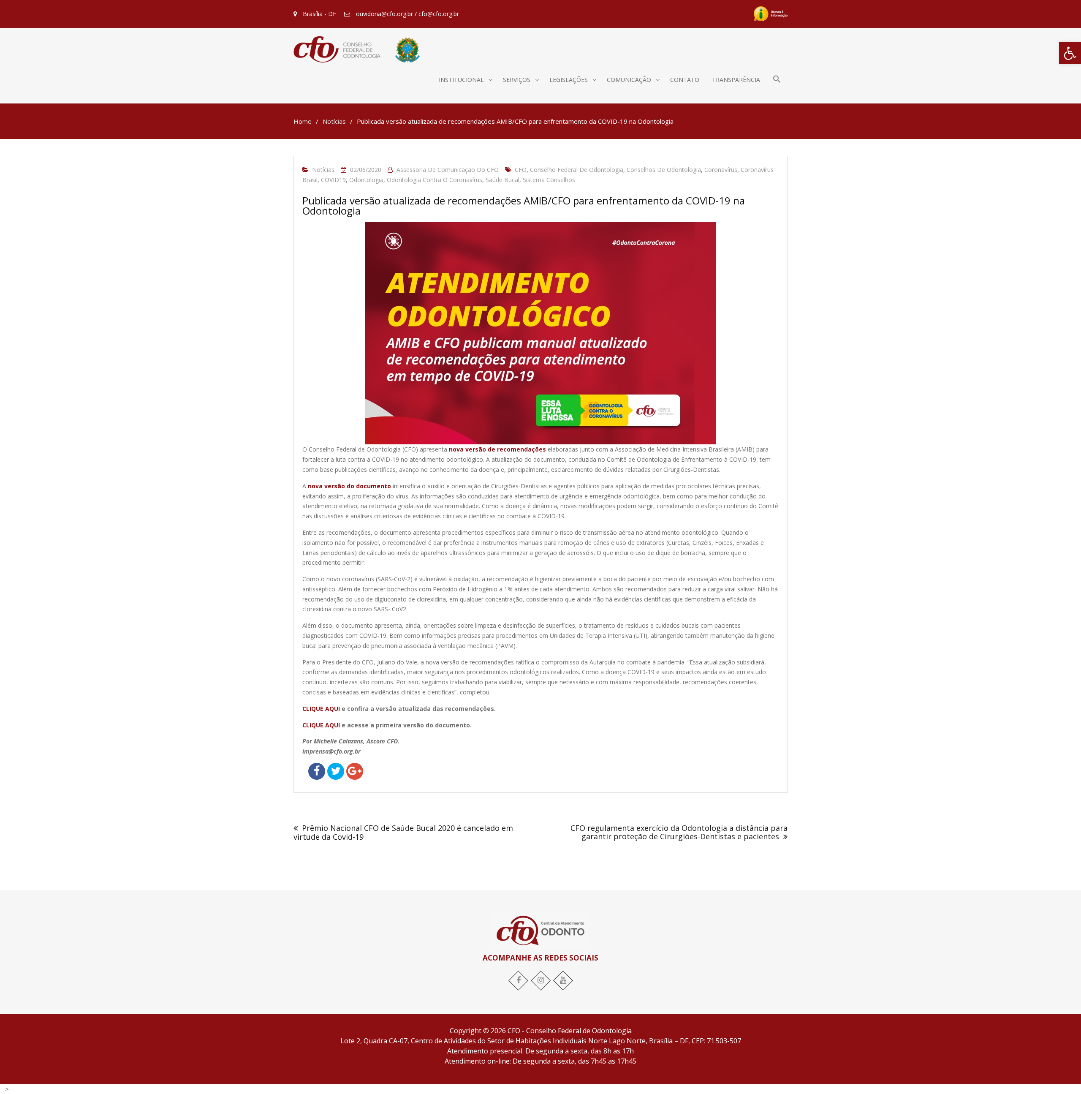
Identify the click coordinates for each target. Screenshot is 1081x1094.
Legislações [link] (568, 80)
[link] (1070, 53)
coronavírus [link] (720, 170)
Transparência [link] (736, 80)
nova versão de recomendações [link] (497, 449)
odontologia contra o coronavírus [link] (434, 180)
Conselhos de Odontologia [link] (664, 170)
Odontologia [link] (366, 180)
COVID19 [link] (333, 180)
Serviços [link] (516, 80)
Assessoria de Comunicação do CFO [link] (448, 170)
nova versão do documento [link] (349, 486)
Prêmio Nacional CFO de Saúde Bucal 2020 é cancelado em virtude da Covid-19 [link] (403, 832)
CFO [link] (521, 170)
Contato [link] (684, 80)
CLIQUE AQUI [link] (321, 709)
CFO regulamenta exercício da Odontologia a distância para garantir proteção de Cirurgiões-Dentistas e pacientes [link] (679, 832)
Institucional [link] (461, 80)
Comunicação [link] (629, 80)
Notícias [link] (323, 170)
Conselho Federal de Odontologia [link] (576, 170)
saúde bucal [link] (502, 180)
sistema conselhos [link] (549, 180)
